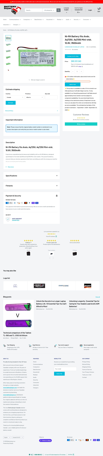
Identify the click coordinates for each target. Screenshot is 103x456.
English (5, 437)
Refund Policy (9, 110)
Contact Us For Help (72, 56)
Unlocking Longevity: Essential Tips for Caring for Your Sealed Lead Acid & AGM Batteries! (84, 303)
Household (49, 19)
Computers (26, 19)
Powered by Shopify (8, 443)
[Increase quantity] (81, 71)
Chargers (15, 24)
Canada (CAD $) (16, 437)
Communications (14, 19)
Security (76, 19)
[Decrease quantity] (73, 71)
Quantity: (67, 71)
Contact (84, 377)
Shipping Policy (86, 367)
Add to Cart (72, 84)
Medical (59, 19)
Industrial (6, 24)
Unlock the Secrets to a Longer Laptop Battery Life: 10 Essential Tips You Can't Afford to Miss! (51, 303)
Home (5, 19)
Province (27, 93)
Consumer (86, 19)
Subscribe (59, 373)
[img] (51, 234)
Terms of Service (87, 369)
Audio (67, 19)
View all (98, 297)
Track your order (86, 374)
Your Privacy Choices (88, 372)
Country (8, 93)
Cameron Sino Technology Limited (74, 47)
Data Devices (38, 19)
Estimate (10, 102)
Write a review (81, 124)
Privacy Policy (86, 361)
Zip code (47, 93)
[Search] (58, 10)
